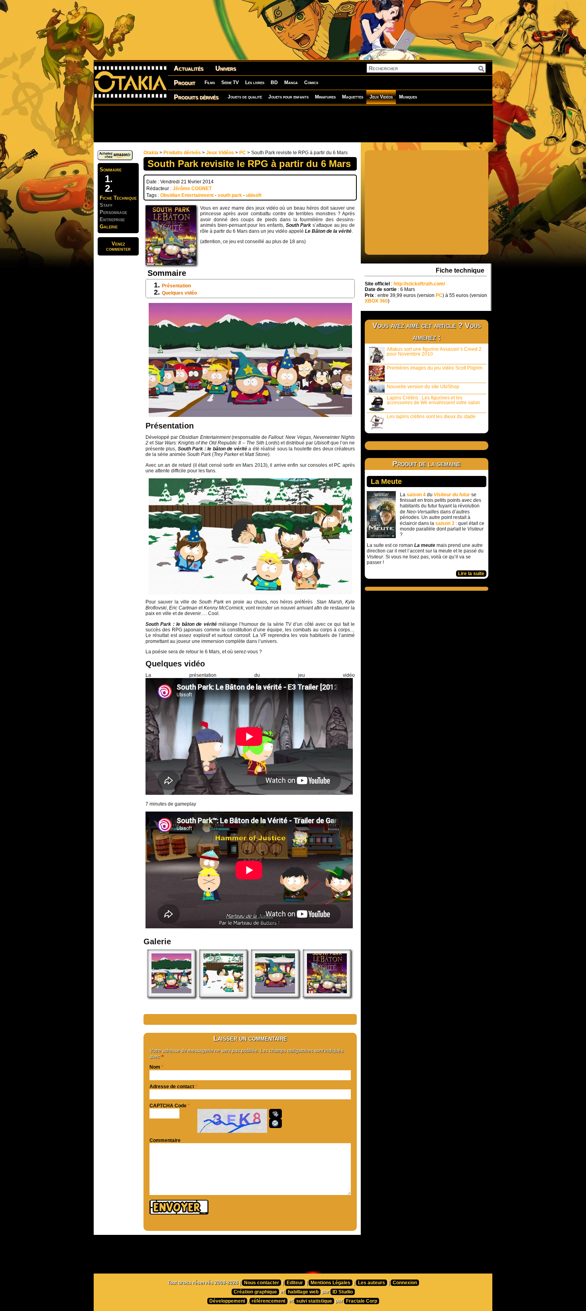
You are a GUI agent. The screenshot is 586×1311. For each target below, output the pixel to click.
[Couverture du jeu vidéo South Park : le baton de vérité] (327, 995)
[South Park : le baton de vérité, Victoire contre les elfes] (223, 995)
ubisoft (254, 195)
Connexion (405, 1282)
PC (242, 152)
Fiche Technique (118, 197)
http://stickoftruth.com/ (419, 284)
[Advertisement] (293, 124)
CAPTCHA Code (168, 1106)
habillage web (303, 1292)
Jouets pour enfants (288, 97)
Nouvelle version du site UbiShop (423, 386)
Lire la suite (471, 573)
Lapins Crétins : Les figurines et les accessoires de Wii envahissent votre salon (433, 400)
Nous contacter (261, 1282)
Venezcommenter (118, 246)
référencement (268, 1301)
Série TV (230, 82)
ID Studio (342, 1292)
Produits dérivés (196, 97)
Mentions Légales (330, 1282)
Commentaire (165, 1140)
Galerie (109, 226)
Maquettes (352, 97)
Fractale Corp (361, 1301)
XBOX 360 (376, 301)
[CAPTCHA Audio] (275, 1113)
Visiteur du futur (452, 494)
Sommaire (111, 169)
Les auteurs (371, 1282)
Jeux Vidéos (381, 97)
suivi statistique (314, 1301)
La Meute (386, 481)
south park (230, 195)
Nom (154, 1067)
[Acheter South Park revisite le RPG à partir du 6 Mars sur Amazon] (115, 158)
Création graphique (255, 1292)
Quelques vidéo (179, 293)
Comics (311, 82)
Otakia (151, 152)
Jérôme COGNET (192, 188)
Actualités (188, 68)
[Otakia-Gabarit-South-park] (275, 995)
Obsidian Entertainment (187, 195)
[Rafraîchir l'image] (275, 1123)
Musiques (408, 97)
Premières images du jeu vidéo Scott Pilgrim (434, 368)
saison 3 (444, 523)
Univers (225, 68)
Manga (291, 82)
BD (274, 82)
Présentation (176, 285)
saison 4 (416, 494)
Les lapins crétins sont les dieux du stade (431, 416)
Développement (227, 1301)
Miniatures (325, 97)
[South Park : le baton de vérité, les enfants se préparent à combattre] (171, 995)
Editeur (295, 1282)
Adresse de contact (171, 1086)
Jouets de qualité (245, 97)
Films (210, 82)
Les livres (254, 82)
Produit (184, 82)
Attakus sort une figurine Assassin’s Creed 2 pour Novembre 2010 (434, 351)
